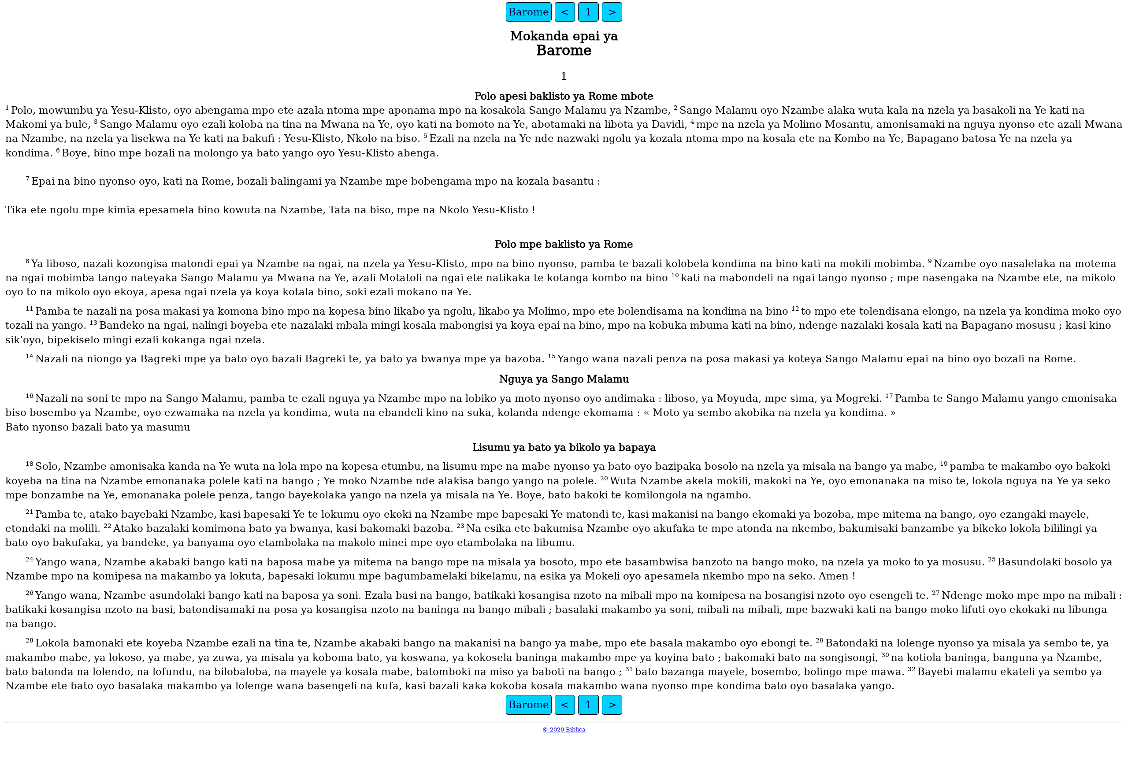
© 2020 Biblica (564, 729)
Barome (528, 12)
